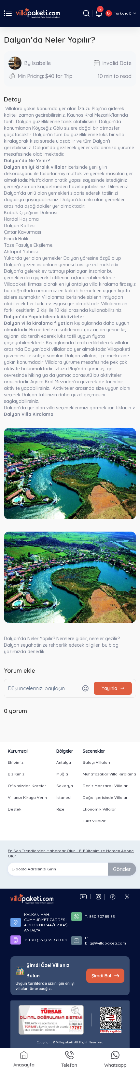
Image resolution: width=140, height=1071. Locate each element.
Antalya (63, 762)
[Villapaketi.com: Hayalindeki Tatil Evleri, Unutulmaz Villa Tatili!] (31, 899)
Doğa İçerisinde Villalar (105, 797)
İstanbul (63, 797)
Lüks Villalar (94, 820)
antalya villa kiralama (94, 284)
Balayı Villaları (96, 762)
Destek (14, 809)
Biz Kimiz (16, 774)
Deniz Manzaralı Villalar (105, 785)
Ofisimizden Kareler (27, 785)
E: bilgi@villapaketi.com (105, 940)
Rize (60, 809)
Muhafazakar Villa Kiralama (109, 774)
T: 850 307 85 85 (100, 916)
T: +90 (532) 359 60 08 (45, 939)
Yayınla (109, 688)
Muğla (62, 774)
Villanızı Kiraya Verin (27, 797)
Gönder (122, 869)
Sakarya (64, 785)
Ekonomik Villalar (99, 809)
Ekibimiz (15, 762)
